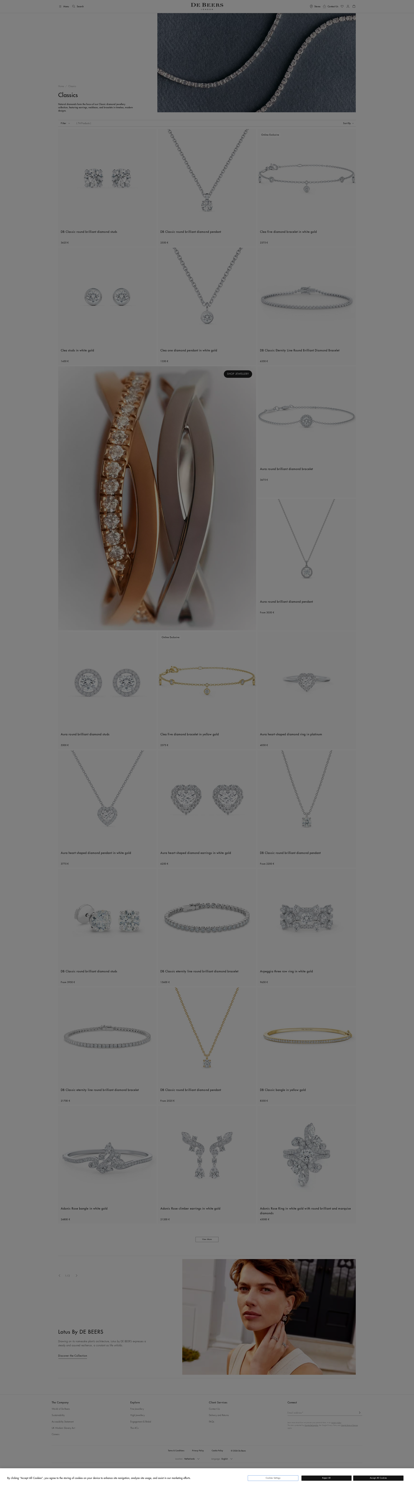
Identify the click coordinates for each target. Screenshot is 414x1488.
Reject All (326, 1478)
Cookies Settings (273, 1478)
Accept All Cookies (378, 1478)
